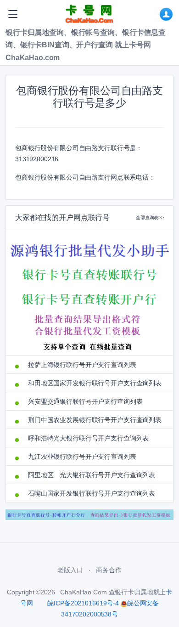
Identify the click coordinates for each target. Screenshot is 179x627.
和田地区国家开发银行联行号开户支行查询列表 (95, 383)
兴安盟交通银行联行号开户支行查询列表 (85, 401)
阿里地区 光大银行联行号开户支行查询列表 (91, 475)
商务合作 (108, 570)
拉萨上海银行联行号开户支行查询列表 (82, 364)
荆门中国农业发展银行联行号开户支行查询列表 (95, 420)
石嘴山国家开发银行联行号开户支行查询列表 (91, 493)
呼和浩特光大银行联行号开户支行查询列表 (88, 438)
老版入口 (70, 570)
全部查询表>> (150, 217)
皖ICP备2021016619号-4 (82, 603)
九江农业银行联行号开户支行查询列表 (82, 456)
